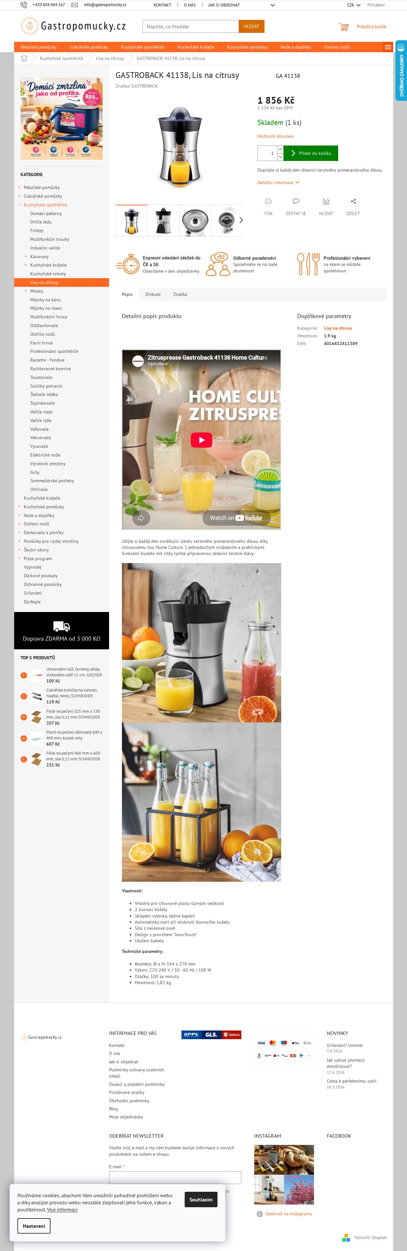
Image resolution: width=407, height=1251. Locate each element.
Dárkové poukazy (40, 575)
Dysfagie (32, 602)
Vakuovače (40, 437)
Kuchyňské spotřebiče (45, 205)
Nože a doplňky (39, 515)
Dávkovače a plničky (44, 532)
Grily (35, 472)
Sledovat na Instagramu (288, 1214)
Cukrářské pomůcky (43, 196)
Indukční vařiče (45, 248)
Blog (113, 1109)
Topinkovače (42, 403)
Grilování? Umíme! (345, 1045)
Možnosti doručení (275, 136)
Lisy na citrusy (44, 282)
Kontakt (162, 5)
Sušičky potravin (46, 386)
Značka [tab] (180, 294)
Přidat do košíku (315, 153)
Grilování (33, 593)
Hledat (251, 26)
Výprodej (33, 567)
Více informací (62, 1209)
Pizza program (38, 558)
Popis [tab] (127, 294)
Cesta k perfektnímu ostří (351, 1081)
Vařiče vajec (41, 412)
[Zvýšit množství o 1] (280, 149)
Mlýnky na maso (46, 308)
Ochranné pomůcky (42, 584)
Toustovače (41, 377)
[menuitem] (38, 47)
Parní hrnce (41, 343)
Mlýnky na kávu (45, 300)
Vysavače (39, 446)
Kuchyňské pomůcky (44, 507)
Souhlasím (201, 1199)
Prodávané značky (126, 1092)
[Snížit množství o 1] (280, 157)
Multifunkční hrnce (48, 317)
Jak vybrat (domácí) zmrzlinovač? (346, 1063)
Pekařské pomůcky (42, 187)
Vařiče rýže (40, 420)
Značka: (137, 86)
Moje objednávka (126, 1117)
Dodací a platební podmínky (137, 1084)
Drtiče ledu (41, 222)
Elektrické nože (45, 455)
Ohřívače (39, 489)
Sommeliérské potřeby (52, 481)
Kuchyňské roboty (48, 274)
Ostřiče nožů (42, 334)
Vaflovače (39, 429)
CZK (351, 5)
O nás (190, 5)
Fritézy (36, 230)
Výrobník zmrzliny (48, 463)
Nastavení (34, 1226)
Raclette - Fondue (47, 360)
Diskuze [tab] (153, 294)
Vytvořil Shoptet (371, 1237)
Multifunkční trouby (49, 239)
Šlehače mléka (44, 394)
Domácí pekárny (46, 213)
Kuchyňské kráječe (48, 265)
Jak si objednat (224, 5)
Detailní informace (275, 182)
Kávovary (39, 256)
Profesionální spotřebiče (54, 351)
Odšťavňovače (44, 325)
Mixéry (36, 291)
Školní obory (36, 550)
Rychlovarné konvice (50, 369)
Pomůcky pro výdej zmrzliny (51, 541)
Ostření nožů (36, 524)
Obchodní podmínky (129, 1101)
